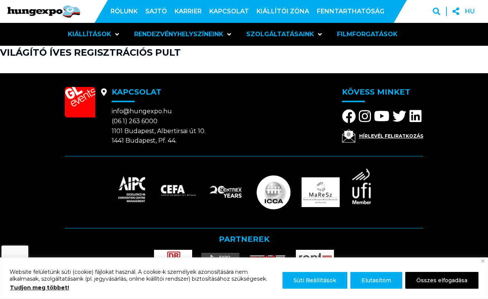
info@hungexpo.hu (142, 111)
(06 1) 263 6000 (134, 121)
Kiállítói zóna (283, 11)
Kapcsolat (229, 11)
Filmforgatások (367, 34)
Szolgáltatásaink (280, 34)
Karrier (188, 11)
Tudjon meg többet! (39, 287)
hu (470, 11)
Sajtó (156, 11)
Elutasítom (376, 280)
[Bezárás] (483, 261)
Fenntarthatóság (350, 11)
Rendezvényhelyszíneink (178, 34)
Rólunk (124, 11)
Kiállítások (89, 34)
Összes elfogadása (441, 280)
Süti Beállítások (315, 280)
